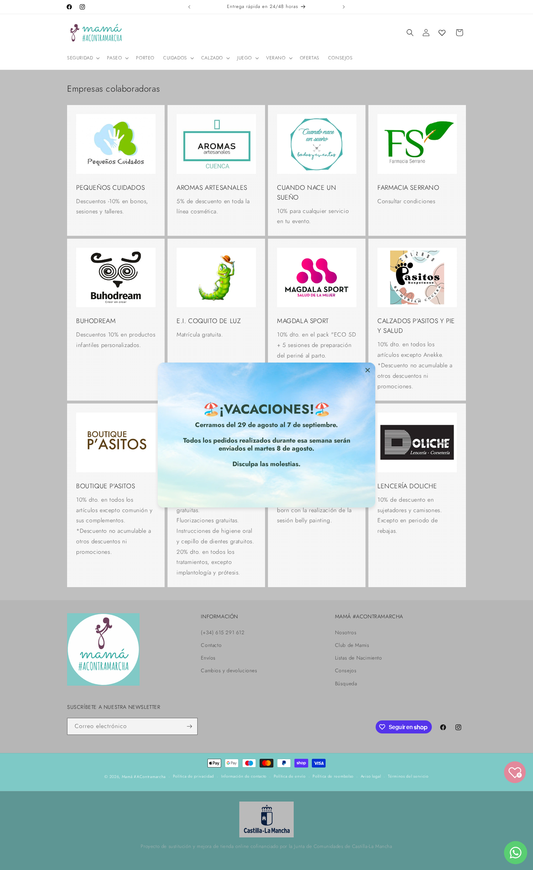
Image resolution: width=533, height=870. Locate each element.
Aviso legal (371, 776)
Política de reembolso (333, 776)
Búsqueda (346, 683)
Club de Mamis (352, 645)
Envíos (208, 657)
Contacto (211, 645)
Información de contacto (243, 776)
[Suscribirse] (189, 726)
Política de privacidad (193, 776)
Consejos (346, 670)
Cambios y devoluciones (229, 670)
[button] (83, 58)
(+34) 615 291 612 (222, 632)
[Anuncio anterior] (189, 7)
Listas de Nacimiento (358, 657)
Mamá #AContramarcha (144, 776)
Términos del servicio (408, 776)
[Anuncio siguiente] (344, 7)
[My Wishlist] (442, 33)
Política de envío (290, 776)
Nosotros (346, 632)
